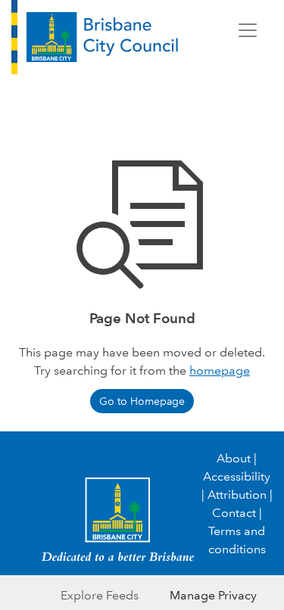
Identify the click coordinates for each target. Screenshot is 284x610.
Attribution (237, 494)
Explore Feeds (100, 595)
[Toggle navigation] (247, 30)
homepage (219, 370)
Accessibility (236, 476)
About (234, 458)
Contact (234, 513)
